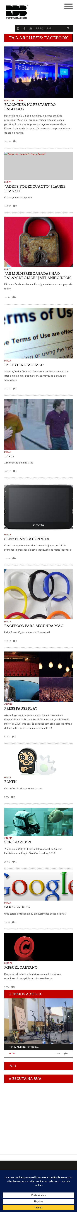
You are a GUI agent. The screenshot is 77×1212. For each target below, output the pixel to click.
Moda (7, 360)
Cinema (8, 704)
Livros (7, 182)
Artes (12, 1053)
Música (8, 963)
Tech (20, 100)
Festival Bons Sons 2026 (24, 1047)
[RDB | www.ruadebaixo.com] (30, 12)
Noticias (9, 100)
